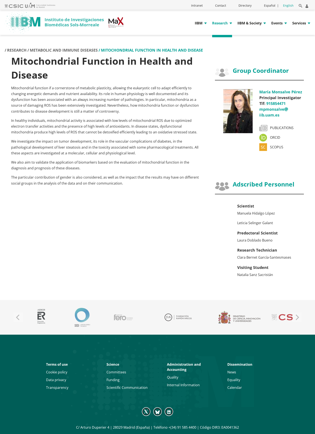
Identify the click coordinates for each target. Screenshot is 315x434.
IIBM (198, 23)
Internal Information (183, 385)
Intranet (197, 5)
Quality (172, 377)
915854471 (276, 103)
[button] (299, 5)
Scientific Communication (127, 387)
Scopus (276, 147)
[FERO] (123, 317)
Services (299, 23)
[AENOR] (41, 317)
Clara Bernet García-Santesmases (264, 257)
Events (277, 23)
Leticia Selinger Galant (255, 223)
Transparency (57, 387)
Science (112, 364)
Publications (282, 128)
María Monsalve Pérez (280, 91)
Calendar (234, 387)
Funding (113, 379)
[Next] (297, 317)
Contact (220, 5)
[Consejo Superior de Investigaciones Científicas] (288, 317)
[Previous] (18, 317)
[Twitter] (146, 411)
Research (220, 23)
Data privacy (56, 379)
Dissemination (239, 364)
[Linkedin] (169, 411)
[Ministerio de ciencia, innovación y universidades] (239, 317)
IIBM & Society (249, 23)
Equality (233, 379)
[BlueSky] (157, 411)
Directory (245, 5)
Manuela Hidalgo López (256, 213)
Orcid (275, 137)
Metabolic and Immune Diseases (64, 50)
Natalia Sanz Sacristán (255, 274)
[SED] (82, 317)
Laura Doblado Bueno (255, 240)
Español (269, 5)
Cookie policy (56, 372)
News (231, 372)
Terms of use (57, 364)
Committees (116, 372)
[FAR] (178, 317)
